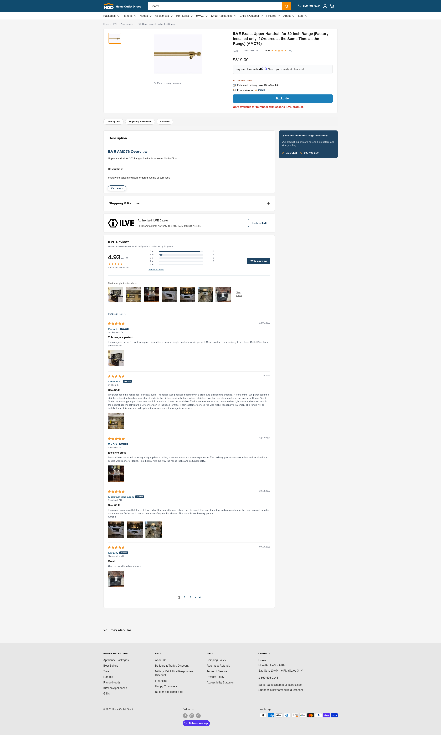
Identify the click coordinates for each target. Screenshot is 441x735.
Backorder (283, 98)
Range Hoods (111, 682)
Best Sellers (110, 665)
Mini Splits (182, 15)
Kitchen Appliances (115, 688)
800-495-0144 (312, 153)
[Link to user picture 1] (116, 358)
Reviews (165, 121)
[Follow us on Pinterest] (198, 715)
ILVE (115, 24)
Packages (109, 15)
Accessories (127, 24)
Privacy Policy (215, 676)
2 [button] (185, 597)
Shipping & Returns (140, 121)
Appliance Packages (116, 660)
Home (106, 24)
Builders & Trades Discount (171, 665)
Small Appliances (221, 15)
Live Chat (291, 153)
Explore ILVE (259, 223)
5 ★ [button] (152, 251)
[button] (195, 597)
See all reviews (156, 269)
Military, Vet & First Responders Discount (174, 673)
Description (113, 121)
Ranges (127, 15)
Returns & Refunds (218, 665)
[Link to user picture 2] (135, 529)
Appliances (162, 15)
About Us (160, 660)
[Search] (286, 6)
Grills (106, 693)
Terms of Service (217, 671)
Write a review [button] (258, 261)
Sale (301, 15)
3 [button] (190, 597)
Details (261, 90)
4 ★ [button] (152, 255)
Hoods (144, 15)
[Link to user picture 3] (153, 529)
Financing (161, 680)
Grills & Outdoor (249, 15)
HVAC (200, 15)
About (287, 15)
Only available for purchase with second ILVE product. (268, 106)
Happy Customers (166, 686)
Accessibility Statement (221, 682)
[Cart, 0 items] (334, 6)
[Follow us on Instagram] (191, 715)
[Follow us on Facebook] (185, 715)
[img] (116, 323)
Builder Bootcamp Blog (169, 691)
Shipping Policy (216, 660)
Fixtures (271, 15)
